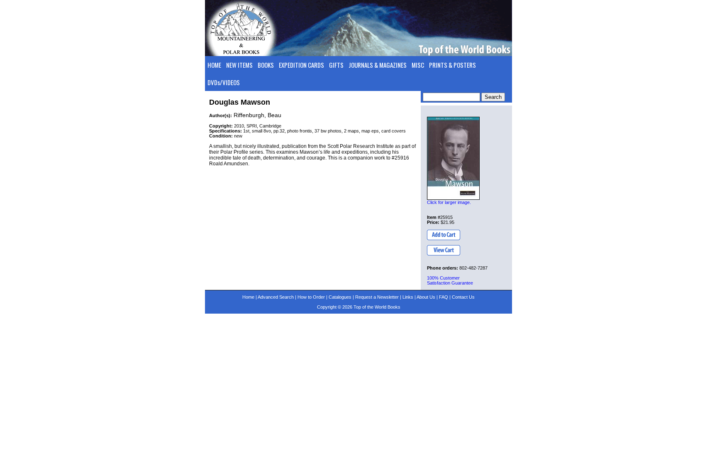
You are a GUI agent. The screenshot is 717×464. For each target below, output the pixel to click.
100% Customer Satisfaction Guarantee (450, 280)
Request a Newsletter (377, 297)
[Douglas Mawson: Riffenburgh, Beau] (453, 158)
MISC (418, 64)
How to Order (311, 297)
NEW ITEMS (239, 64)
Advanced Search (276, 297)
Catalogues (340, 297)
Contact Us (463, 297)
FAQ (443, 297)
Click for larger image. (449, 202)
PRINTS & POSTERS (452, 64)
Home (248, 297)
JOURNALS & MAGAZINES (378, 64)
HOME (214, 64)
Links (407, 297)
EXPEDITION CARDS (301, 64)
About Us (426, 297)
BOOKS (266, 64)
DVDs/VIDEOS (223, 82)
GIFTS (336, 64)
